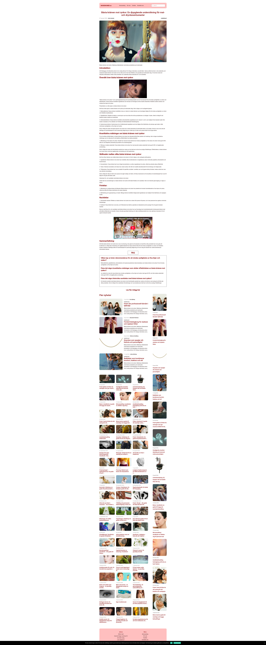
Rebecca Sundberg (134, 336)
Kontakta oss (140, 5)
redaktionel (164, 18)
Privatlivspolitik (177, 642)
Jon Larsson (111, 18)
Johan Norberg (133, 354)
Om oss (129, 5)
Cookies (134, 5)
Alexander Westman (134, 317)
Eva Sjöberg (132, 299)
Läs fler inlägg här (133, 290)
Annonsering (122, 5)
